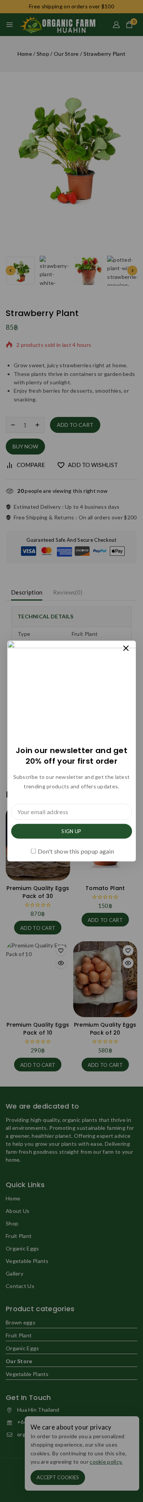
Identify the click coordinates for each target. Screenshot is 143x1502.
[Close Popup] (126, 648)
